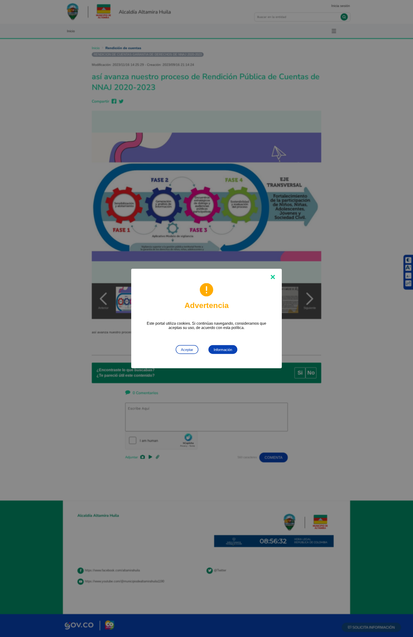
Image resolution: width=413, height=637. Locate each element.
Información (223, 350)
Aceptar (187, 350)
